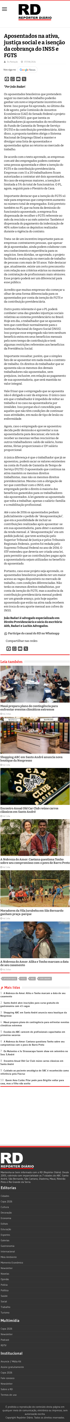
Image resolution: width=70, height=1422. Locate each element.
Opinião (5, 1279)
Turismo (5, 1312)
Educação (6, 1229)
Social (4, 1301)
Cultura (5, 1207)
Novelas (5, 1273)
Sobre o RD (7, 1389)
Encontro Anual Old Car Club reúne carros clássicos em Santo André (29, 810)
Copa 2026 (6, 1201)
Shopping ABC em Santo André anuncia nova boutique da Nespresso (31, 758)
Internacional (8, 1251)
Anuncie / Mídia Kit (11, 1361)
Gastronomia (7, 1246)
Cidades (5, 1196)
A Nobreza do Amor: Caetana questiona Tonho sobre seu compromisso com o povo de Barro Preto (35, 861)
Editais (4, 1223)
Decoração (6, 1212)
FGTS (23, 978)
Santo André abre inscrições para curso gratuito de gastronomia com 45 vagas (29, 1004)
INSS (32, 978)
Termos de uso (9, 1394)
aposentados (9, 978)
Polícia (4, 1284)
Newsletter (7, 1268)
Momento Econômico (12, 1262)
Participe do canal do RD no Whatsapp (33, 633)
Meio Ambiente (9, 1257)
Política (4, 1290)
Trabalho (5, 1307)
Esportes (5, 1234)
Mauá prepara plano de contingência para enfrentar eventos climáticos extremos (29, 707)
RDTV (3, 1345)
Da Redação (12, 61)
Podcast (5, 1339)
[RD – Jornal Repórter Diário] (35, 11)
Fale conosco (7, 1378)
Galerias (5, 1240)
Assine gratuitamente (12, 1367)
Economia (6, 1218)
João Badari (45, 978)
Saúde (4, 1295)
